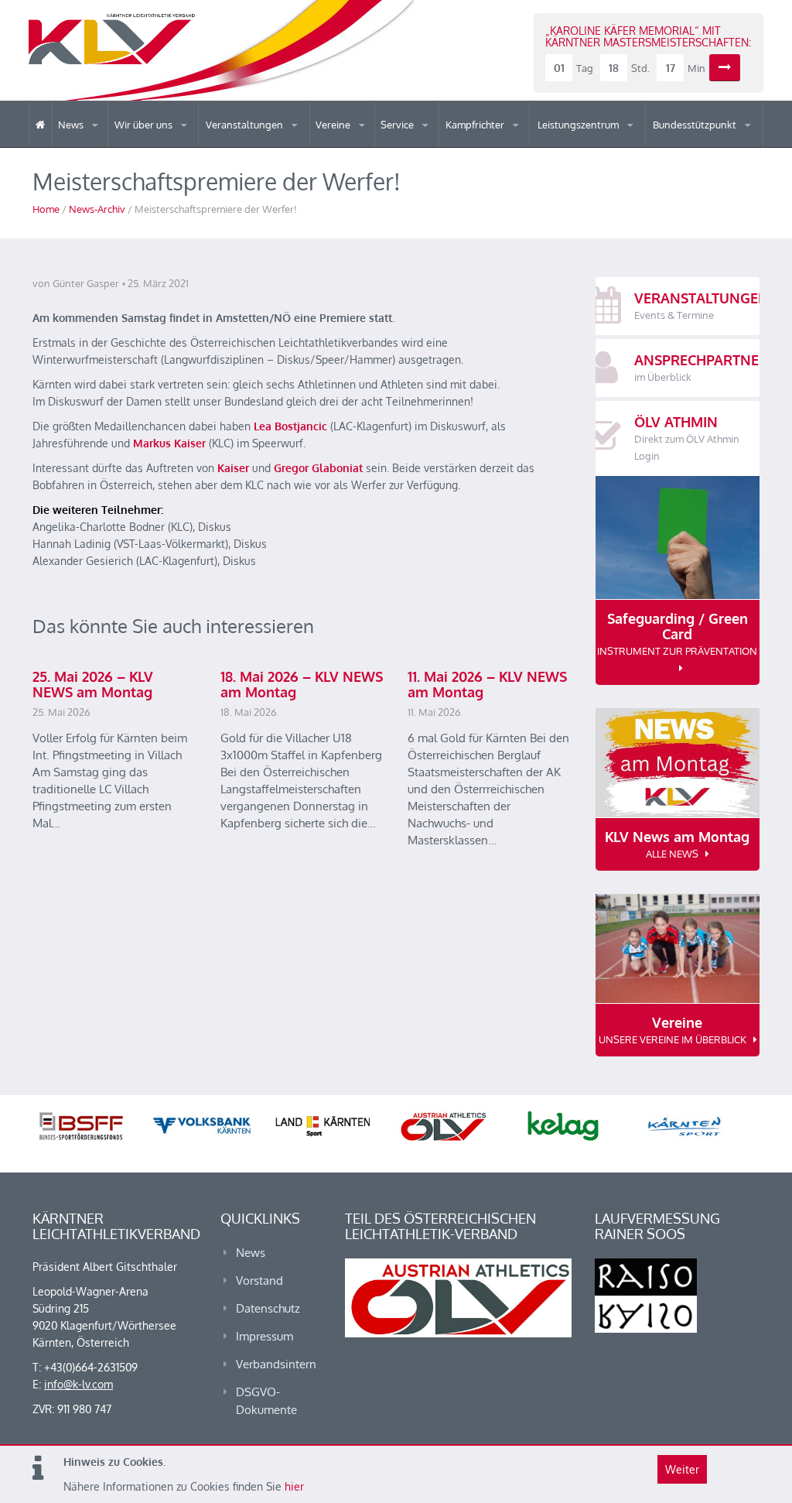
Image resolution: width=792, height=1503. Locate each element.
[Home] (40, 124)
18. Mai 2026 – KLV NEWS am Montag (301, 684)
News (72, 124)
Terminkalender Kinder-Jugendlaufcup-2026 (271, 142)
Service (398, 124)
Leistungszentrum (579, 124)
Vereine (334, 124)
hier (294, 1486)
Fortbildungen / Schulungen (513, 145)
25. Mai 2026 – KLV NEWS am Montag (92, 684)
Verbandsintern (276, 1364)
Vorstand (182, 145)
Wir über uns (144, 124)
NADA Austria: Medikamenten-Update (176, 141)
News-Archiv (97, 209)
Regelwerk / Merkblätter (509, 142)
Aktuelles (477, 146)
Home (46, 209)
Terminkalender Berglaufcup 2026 (274, 145)
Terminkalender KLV (265, 146)
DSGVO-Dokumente (266, 1401)
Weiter (682, 1469)
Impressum (264, 1336)
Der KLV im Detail (168, 146)
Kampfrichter (476, 124)
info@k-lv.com (78, 1384)
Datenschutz (268, 1308)
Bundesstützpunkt (696, 124)
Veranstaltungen (245, 124)
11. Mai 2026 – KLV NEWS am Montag (487, 684)
